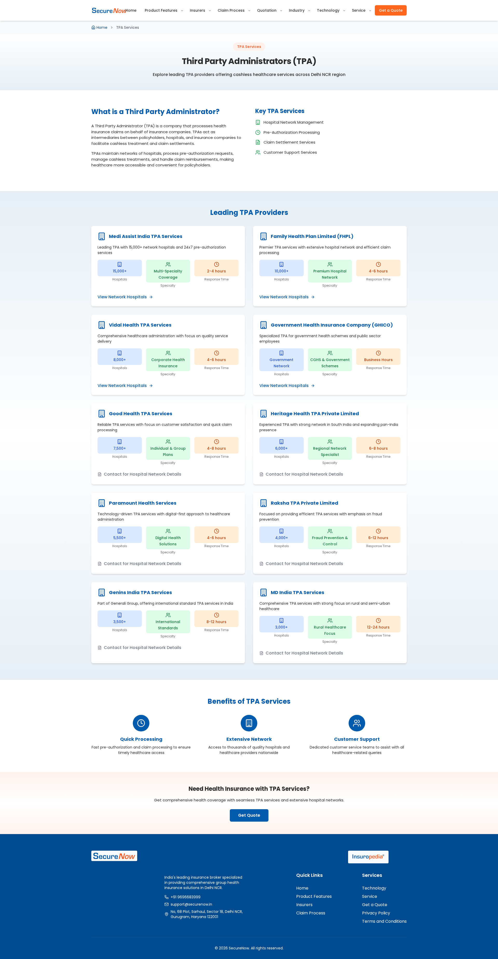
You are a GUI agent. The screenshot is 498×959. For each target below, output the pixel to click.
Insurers (197, 10)
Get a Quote (391, 10)
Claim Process (231, 10)
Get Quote (249, 815)
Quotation (266, 10)
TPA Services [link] (127, 27)
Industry (297, 10)
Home (130, 10)
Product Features (161, 10)
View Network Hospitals (122, 297)
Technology (328, 10)
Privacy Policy (376, 913)
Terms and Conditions (384, 921)
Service (358, 10)
